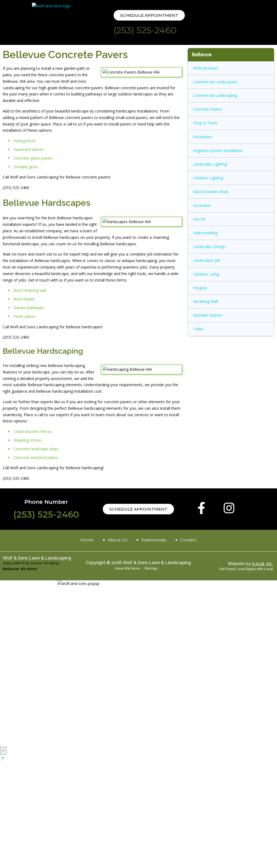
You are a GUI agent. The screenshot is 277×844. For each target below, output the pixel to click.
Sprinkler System (207, 315)
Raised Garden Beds (211, 191)
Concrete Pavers (207, 109)
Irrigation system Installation (218, 150)
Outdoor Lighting (208, 177)
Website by (250, 563)
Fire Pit (199, 219)
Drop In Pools (205, 122)
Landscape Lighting (210, 164)
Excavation (202, 136)
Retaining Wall (205, 301)
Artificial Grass (205, 68)
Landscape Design (209, 246)
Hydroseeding (205, 232)
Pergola (200, 287)
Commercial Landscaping (215, 95)
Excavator (201, 205)
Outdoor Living (206, 274)
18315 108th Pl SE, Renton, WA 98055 (31, 563)
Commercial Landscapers (215, 81)
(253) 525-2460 (145, 30)
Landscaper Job (206, 260)
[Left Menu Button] (2, 757)
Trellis (198, 329)
